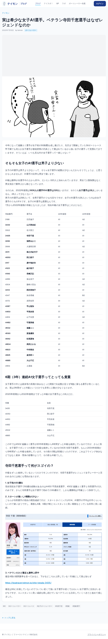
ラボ (64, 3)
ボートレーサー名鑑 (77, 3)
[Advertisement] (54, 54)
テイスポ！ (48, 3)
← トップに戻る (8, 618)
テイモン (5, 13)
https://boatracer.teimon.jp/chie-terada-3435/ (28, 582)
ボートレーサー (30, 30)
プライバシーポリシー (96, 634)
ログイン (100, 3)
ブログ (38, 3)
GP (57, 3)
